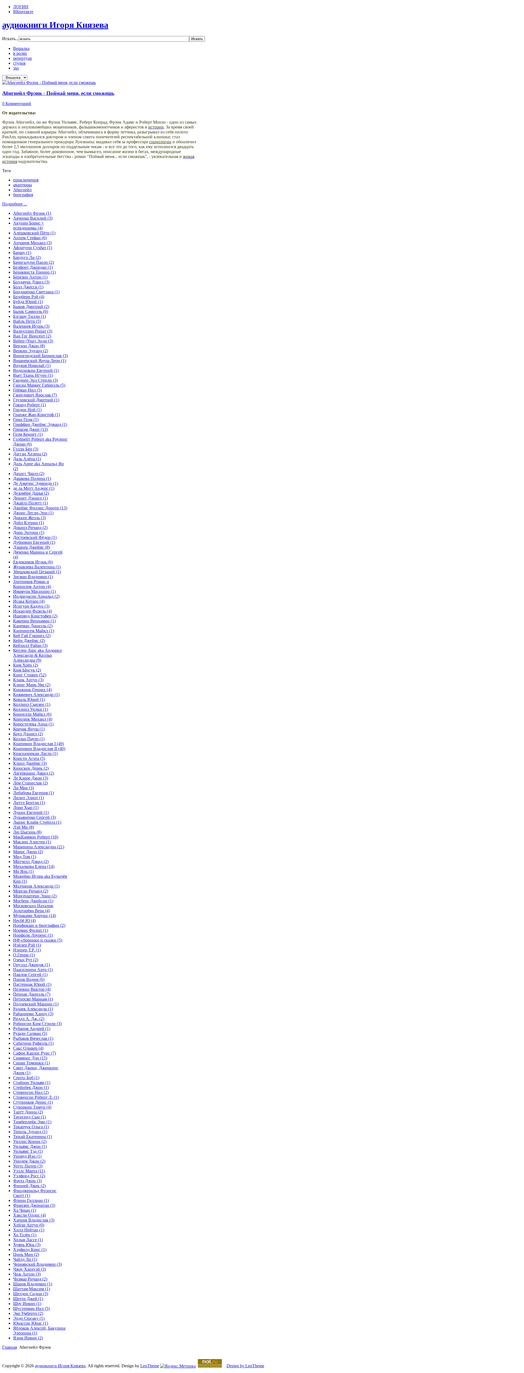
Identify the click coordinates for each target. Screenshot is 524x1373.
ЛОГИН (20, 6)
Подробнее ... (14, 204)
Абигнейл (22, 189)
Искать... (10, 38)
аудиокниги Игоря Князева (60, 1365)
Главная (9, 1347)
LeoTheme (149, 1365)
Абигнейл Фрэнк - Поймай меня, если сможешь (58, 93)
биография (23, 194)
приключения (25, 180)
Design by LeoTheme (245, 1365)
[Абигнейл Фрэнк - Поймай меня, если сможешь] (49, 82)
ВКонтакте (23, 11)
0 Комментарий (16, 103)
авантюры (22, 185)
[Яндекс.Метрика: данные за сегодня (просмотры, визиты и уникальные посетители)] (178, 1366)
